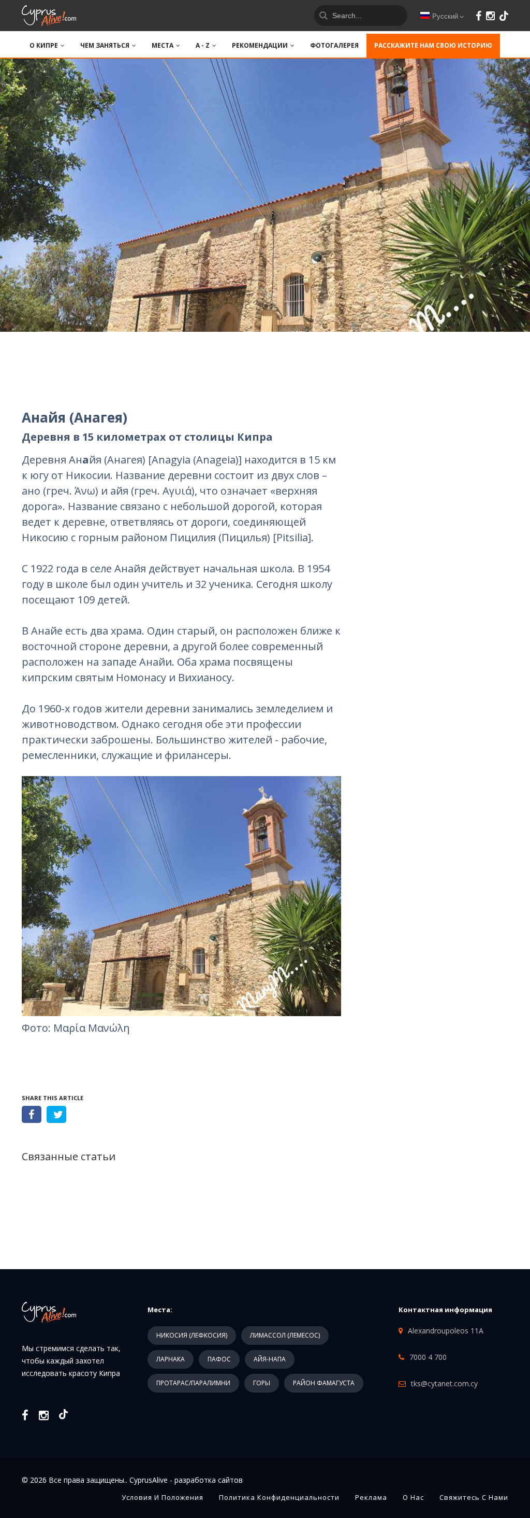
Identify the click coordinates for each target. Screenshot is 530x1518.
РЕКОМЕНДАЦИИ (260, 45)
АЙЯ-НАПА (270, 1359)
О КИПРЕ (44, 45)
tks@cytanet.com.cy (444, 1383)
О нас (413, 1497)
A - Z (203, 45)
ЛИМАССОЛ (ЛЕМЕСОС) (285, 1335)
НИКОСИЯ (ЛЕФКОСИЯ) (191, 1335)
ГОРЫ (261, 1383)
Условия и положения (162, 1497)
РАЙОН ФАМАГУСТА (324, 1383)
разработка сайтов (208, 1480)
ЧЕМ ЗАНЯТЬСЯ (104, 45)
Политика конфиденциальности (279, 1497)
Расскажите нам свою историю (433, 45)
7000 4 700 (428, 1357)
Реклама (371, 1497)
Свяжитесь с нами (473, 1497)
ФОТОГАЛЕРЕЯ (334, 45)
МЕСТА (162, 45)
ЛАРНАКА (170, 1359)
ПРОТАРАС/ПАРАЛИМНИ (193, 1383)
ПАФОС (219, 1359)
